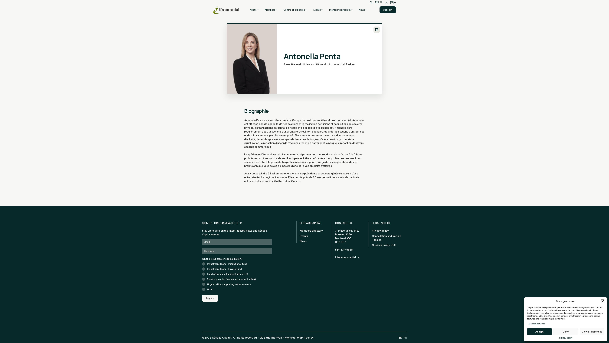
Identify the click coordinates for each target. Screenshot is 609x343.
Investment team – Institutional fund (227, 264)
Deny (566, 331)
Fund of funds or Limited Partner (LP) (227, 274)
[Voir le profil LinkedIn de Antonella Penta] (376, 30)
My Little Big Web (270, 337)
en (377, 2)
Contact (387, 9)
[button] (602, 301)
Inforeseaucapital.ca (347, 257)
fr (381, 2)
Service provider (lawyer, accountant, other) (231, 279)
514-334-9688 (344, 249)
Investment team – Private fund (224, 269)
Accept (539, 331)
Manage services (537, 324)
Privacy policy (565, 338)
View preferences (592, 331)
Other (210, 289)
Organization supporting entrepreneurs (229, 284)
